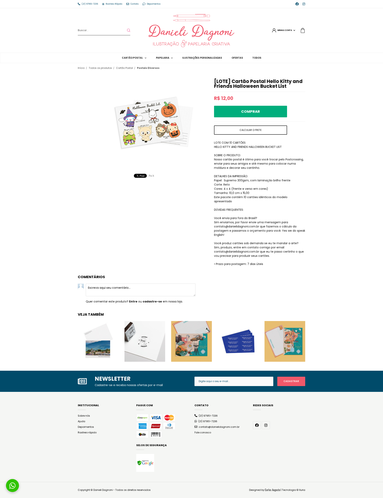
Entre (133, 301)
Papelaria (162, 57)
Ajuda (81, 421)
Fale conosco (202, 432)
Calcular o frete (251, 130)
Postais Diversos (148, 68)
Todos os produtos (100, 68)
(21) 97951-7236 (208, 415)
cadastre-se (152, 301)
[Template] (272, 490)
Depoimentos (86, 427)
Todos (256, 57)
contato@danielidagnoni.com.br (219, 427)
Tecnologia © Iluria (293, 490)
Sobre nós (84, 415)
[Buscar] (125, 30)
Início (81, 68)
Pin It (151, 175)
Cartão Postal (132, 57)
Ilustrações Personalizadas (202, 57)
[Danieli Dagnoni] (191, 30)
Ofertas (237, 57)
